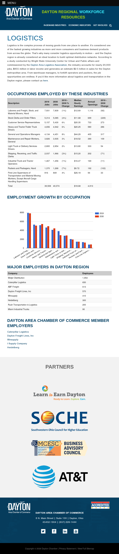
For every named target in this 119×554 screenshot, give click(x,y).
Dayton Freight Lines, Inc (20, 335)
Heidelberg (13, 347)
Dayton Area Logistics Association (49, 64)
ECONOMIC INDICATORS (80, 25)
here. (45, 80)
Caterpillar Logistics (18, 331)
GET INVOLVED (100, 25)
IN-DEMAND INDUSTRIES (55, 25)
